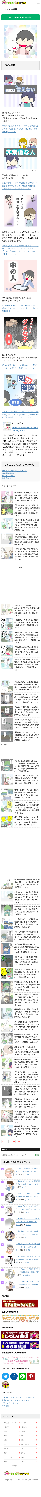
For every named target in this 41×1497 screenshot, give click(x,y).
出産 (5, 1436)
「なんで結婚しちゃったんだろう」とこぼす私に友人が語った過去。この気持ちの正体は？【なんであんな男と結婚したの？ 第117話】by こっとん (27, 1077)
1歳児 (5, 1440)
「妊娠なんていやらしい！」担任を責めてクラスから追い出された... (28, 1197)
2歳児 (22, 1440)
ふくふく (25, 1187)
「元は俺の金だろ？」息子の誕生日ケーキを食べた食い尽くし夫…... (28, 1222)
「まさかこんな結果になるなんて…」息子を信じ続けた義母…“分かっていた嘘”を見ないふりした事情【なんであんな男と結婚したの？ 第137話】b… (26, 766)
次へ (18, 1142)
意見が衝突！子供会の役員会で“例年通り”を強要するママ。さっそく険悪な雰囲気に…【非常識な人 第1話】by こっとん (20, 186)
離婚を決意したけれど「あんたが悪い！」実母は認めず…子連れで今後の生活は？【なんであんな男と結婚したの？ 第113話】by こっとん (27, 1131)
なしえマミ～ (29, 1200)
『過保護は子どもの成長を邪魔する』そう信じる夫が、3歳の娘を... (28, 1234)
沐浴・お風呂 (25, 1444)
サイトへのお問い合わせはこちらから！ (18, 1397)
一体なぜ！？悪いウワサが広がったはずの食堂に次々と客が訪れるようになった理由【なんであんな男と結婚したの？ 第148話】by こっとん (26, 554)
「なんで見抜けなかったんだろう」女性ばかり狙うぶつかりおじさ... (28, 1209)
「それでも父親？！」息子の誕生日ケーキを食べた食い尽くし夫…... (28, 1247)
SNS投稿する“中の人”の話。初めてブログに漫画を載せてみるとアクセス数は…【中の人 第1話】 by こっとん (20, 308)
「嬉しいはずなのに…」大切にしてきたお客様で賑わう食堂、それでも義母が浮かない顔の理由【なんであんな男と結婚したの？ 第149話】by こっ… (27, 539)
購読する (7, 1149)
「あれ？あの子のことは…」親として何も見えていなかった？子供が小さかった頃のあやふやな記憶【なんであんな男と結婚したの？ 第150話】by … (27, 525)
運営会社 (5, 1406)
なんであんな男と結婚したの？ (14, 471)
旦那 (22, 1457)
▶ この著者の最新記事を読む (20, 17)
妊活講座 (23, 1423)
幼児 (22, 1448)
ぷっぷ (27, 1262)
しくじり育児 (8, 1457)
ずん (26, 1237)
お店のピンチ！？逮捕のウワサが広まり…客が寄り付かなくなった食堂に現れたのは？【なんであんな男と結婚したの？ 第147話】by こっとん (27, 610)
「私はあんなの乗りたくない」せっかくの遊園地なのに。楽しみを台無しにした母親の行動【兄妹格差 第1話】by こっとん (20, 414)
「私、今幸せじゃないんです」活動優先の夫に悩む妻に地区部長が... (28, 1259)
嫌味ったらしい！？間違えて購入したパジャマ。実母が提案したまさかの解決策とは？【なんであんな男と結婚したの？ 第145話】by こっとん (27, 637)
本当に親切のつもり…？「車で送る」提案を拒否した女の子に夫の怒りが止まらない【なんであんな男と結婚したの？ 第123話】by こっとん (26, 1000)
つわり (23, 1431)
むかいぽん (26, 1275)
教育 (5, 1453)
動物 (5, 1461)
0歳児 (22, 1436)
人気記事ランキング (10, 1423)
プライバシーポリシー (11, 1403)
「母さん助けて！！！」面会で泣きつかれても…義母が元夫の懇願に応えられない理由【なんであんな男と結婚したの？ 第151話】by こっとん (27, 510)
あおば (27, 1288)
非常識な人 (6, 478)
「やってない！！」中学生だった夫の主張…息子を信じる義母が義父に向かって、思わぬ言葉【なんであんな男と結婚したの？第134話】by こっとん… (27, 808)
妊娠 (5, 1431)
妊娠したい (24, 1427)
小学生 (23, 1453)
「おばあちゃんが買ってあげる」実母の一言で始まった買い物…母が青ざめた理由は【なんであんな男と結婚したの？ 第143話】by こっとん (27, 664)
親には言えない (8, 476)
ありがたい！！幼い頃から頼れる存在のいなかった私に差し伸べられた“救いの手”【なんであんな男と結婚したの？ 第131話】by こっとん (26, 897)
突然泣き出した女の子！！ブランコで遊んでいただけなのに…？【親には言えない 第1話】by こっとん (20, 129)
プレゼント (24, 1461)
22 (14, 1142)
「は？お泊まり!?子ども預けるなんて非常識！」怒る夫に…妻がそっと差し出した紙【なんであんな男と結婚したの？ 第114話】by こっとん (27, 1117)
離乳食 (6, 1448)
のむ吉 (27, 1212)
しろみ (27, 1174)
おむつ (6, 1444)
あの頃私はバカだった (11, 473)
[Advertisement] (20, 853)
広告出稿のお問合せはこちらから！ (16, 1400)
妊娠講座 (6, 1427)
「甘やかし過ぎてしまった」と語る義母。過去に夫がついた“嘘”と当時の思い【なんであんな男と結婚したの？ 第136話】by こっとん (26, 780)
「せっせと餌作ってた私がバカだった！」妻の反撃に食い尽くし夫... (28, 1171)
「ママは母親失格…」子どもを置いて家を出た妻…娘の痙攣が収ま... (28, 1285)
